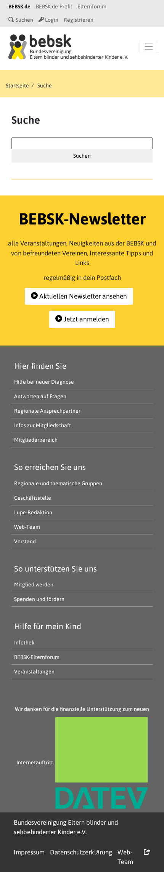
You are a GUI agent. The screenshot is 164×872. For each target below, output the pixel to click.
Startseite (17, 85)
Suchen (23, 20)
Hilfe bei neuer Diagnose (44, 382)
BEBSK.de (19, 6)
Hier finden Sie (40, 365)
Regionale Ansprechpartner (47, 411)
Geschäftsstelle (32, 498)
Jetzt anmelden (85, 319)
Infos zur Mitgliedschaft (42, 425)
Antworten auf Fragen (40, 396)
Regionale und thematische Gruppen (58, 483)
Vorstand (25, 541)
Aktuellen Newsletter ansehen (82, 296)
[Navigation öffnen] (149, 46)
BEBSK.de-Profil (54, 6)
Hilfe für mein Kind (47, 626)
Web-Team (27, 527)
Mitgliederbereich (36, 440)
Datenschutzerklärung (81, 852)
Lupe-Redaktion (33, 512)
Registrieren (78, 20)
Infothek (24, 642)
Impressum (29, 852)
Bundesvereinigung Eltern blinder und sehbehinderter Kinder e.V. (66, 827)
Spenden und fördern (39, 599)
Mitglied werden (33, 584)
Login (51, 20)
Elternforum (91, 6)
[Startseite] (68, 46)
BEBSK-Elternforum (36, 657)
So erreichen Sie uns (50, 467)
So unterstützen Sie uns (55, 568)
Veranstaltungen (34, 672)
